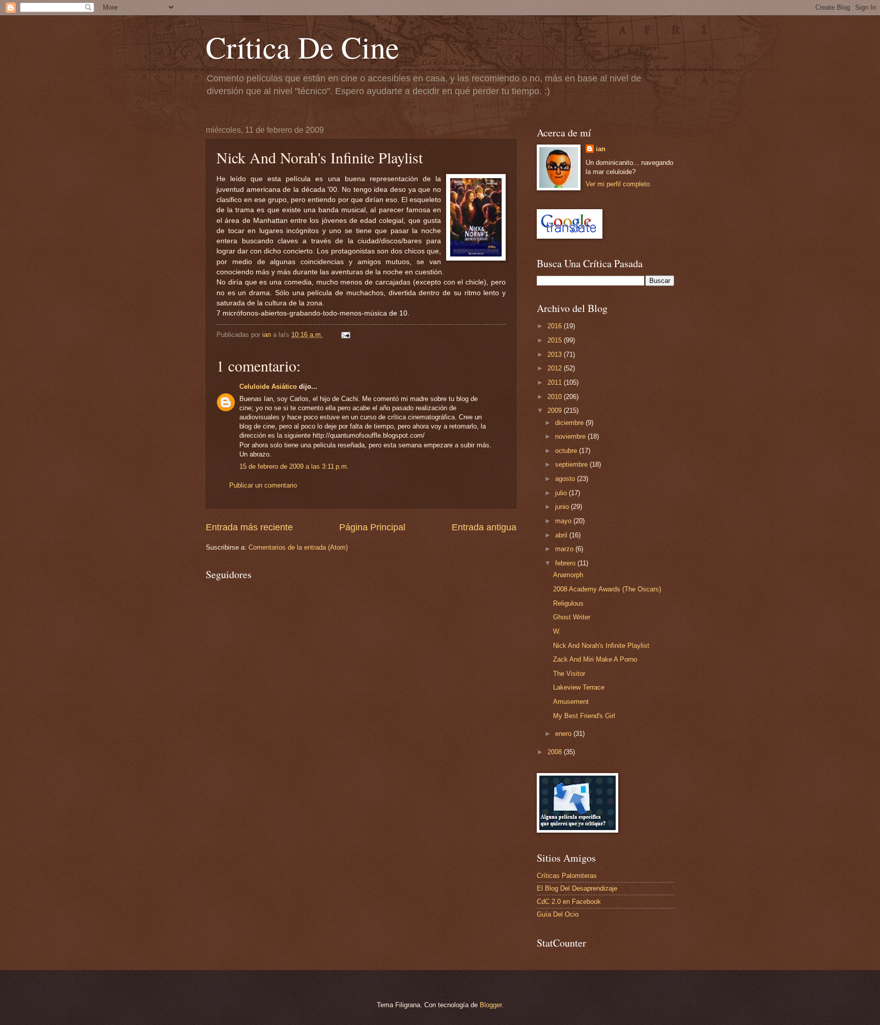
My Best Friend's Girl (584, 716)
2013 (555, 354)
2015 (555, 340)
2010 (555, 397)
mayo (564, 521)
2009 (555, 410)
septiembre (572, 464)
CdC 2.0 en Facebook (569, 901)
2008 (555, 752)
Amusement (571, 701)
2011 (555, 382)
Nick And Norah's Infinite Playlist (601, 645)
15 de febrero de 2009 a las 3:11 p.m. (294, 466)
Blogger (491, 1005)
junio (563, 506)
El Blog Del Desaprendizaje (577, 888)
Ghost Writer (571, 617)
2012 (555, 368)
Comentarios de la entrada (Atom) (298, 547)
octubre (567, 450)
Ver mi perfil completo (618, 184)
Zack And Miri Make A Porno (595, 659)
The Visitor (569, 673)
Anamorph (568, 575)
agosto (566, 478)
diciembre (570, 422)
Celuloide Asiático (268, 386)
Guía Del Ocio (558, 914)
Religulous (568, 603)
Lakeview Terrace (578, 687)
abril (562, 535)
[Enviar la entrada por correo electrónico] (345, 334)
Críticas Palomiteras (567, 875)
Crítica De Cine (302, 46)
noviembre (571, 436)
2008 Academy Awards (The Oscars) (607, 589)
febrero (566, 563)
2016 (555, 326)
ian (601, 149)
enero (564, 733)
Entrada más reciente (249, 527)
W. (557, 631)
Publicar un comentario (263, 485)
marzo (565, 549)
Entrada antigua (484, 527)
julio (562, 493)
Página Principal (372, 527)
